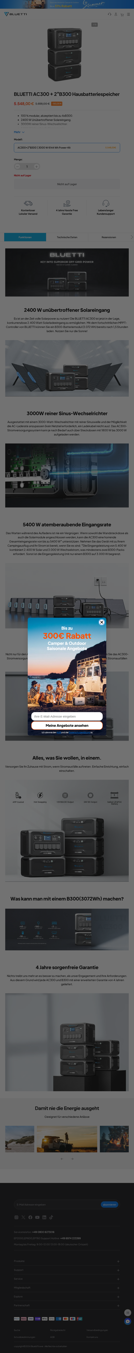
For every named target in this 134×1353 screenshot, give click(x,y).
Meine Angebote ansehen (67, 725)
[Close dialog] (102, 622)
